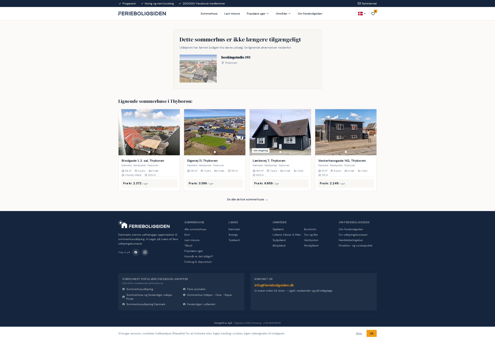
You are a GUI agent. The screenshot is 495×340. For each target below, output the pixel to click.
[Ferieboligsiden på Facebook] (135, 252)
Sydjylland (279, 240)
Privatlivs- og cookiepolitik (355, 245)
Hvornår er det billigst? (198, 256)
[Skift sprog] (362, 13)
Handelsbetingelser (351, 240)
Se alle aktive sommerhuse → (247, 199)
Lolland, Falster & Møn (287, 234)
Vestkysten (311, 240)
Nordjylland (311, 245)
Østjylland (279, 245)
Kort (187, 234)
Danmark (234, 229)
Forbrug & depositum (198, 262)
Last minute (232, 13)
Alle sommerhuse (195, 229)
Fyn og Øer (311, 234)
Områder (281, 13)
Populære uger (256, 13)
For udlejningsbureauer (353, 234)
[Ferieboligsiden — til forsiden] (144, 224)
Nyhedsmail (369, 3)
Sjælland (278, 229)
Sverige (233, 234)
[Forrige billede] (123, 132)
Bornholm (310, 229)
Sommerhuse (209, 13)
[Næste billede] (175, 132)
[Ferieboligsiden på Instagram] (145, 252)
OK (372, 333)
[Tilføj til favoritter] (174, 150)
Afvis (359, 333)
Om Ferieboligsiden (310, 13)
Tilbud (188, 245)
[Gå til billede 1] (149, 152)
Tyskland (234, 240)
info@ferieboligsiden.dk (274, 285)
